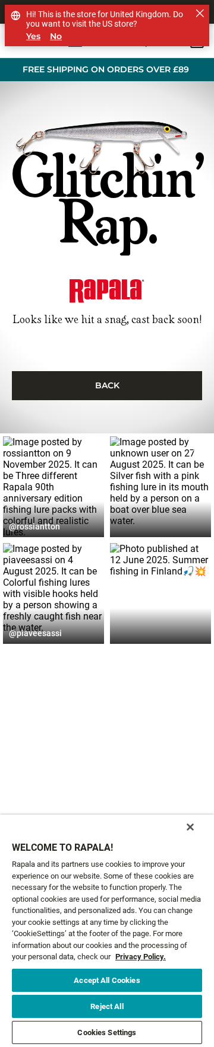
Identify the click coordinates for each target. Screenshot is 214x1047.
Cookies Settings (106, 1032)
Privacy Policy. (140, 956)
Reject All (106, 1006)
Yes (33, 36)
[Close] (190, 827)
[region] (107, 931)
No (56, 36)
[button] (53, 486)
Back (107, 385)
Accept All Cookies (107, 980)
